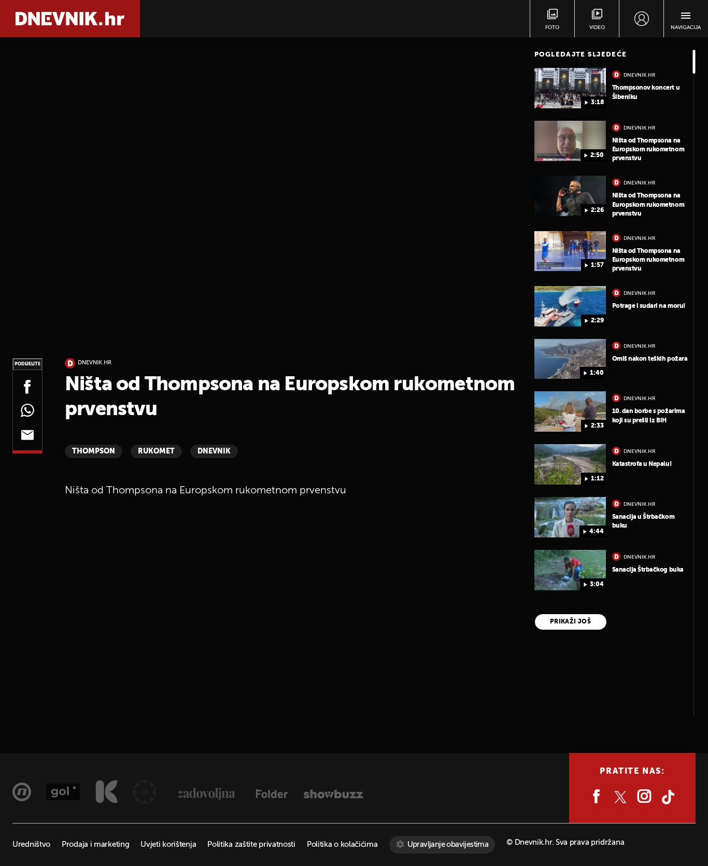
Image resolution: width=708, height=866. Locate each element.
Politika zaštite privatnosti (251, 844)
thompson (93, 451)
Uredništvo (31, 844)
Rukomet (156, 451)
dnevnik (214, 451)
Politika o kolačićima (342, 844)
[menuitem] (641, 18)
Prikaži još (570, 622)
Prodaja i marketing (95, 844)
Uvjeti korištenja (168, 844)
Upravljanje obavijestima (448, 844)
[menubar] (641, 18)
